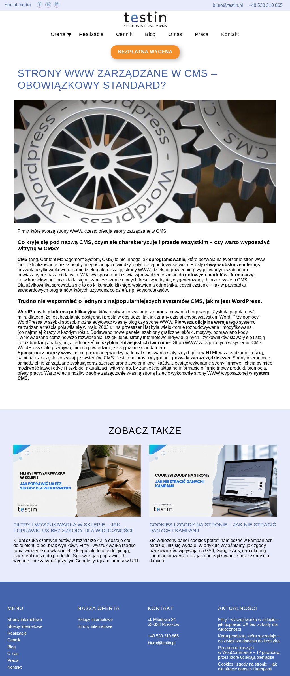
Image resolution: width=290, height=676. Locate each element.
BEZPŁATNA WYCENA (145, 51)
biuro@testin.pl (161, 642)
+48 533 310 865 (163, 635)
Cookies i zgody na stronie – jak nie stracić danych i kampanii (247, 666)
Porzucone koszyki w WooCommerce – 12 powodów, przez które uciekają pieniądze (249, 652)
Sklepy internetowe (24, 626)
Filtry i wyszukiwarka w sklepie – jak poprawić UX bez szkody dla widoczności (248, 624)
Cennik (124, 34)
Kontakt (230, 34)
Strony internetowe (24, 619)
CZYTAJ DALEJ (77, 481)
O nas (175, 34)
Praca (202, 34)
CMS (161, 231)
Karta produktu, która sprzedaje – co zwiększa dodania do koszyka (249, 638)
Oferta (58, 34)
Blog (150, 34)
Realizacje (91, 34)
